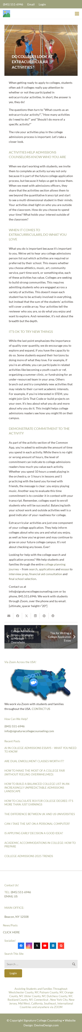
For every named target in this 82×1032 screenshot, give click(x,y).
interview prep (18, 574)
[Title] (6, 13)
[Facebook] (21, 946)
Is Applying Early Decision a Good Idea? (33, 833)
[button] (77, 14)
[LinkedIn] (53, 946)
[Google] (61, 946)
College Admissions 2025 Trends (28, 856)
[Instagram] (29, 946)
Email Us (10, 896)
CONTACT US (40, 709)
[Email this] (8, 616)
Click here (11, 932)
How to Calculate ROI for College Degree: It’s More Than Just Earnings (38, 802)
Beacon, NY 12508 (16, 916)
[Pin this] (44, 616)
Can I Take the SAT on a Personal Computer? (37, 823)
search (33, 569)
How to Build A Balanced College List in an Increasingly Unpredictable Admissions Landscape (36, 787)
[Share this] (17, 616)
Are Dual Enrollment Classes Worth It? (34, 761)
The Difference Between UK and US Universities (39, 814)
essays (65, 569)
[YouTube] (45, 946)
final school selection (22, 579)
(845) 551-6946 (14, 726)
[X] (37, 946)
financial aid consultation (45, 574)
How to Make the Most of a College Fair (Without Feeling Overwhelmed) (34, 772)
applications (47, 569)
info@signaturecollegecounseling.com (29, 731)
